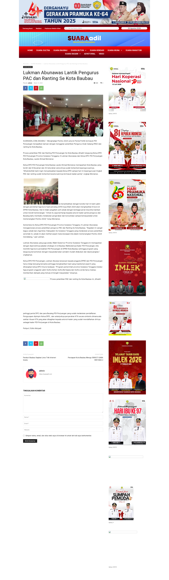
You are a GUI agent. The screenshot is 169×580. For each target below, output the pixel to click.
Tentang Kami (27, 28)
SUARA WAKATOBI (134, 50)
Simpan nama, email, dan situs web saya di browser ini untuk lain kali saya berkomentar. (59, 436)
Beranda (26, 64)
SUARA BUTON (77, 50)
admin (30, 83)
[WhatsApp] (41, 88)
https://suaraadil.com (45, 374)
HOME (30, 50)
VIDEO (101, 54)
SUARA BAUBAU (60, 50)
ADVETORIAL (89, 54)
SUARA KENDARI (97, 50)
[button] (78, 50)
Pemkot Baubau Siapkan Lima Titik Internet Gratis (39, 359)
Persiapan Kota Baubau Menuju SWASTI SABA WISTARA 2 (85, 359)
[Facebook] (25, 88)
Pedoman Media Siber (53, 28)
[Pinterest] (36, 88)
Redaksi (39, 28)
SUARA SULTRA (43, 50)
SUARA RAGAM (71, 54)
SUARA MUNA (113, 50)
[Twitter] (30, 88)
